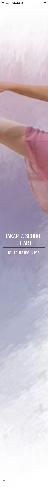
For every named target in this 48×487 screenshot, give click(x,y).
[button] (2, 3)
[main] (24, 243)
